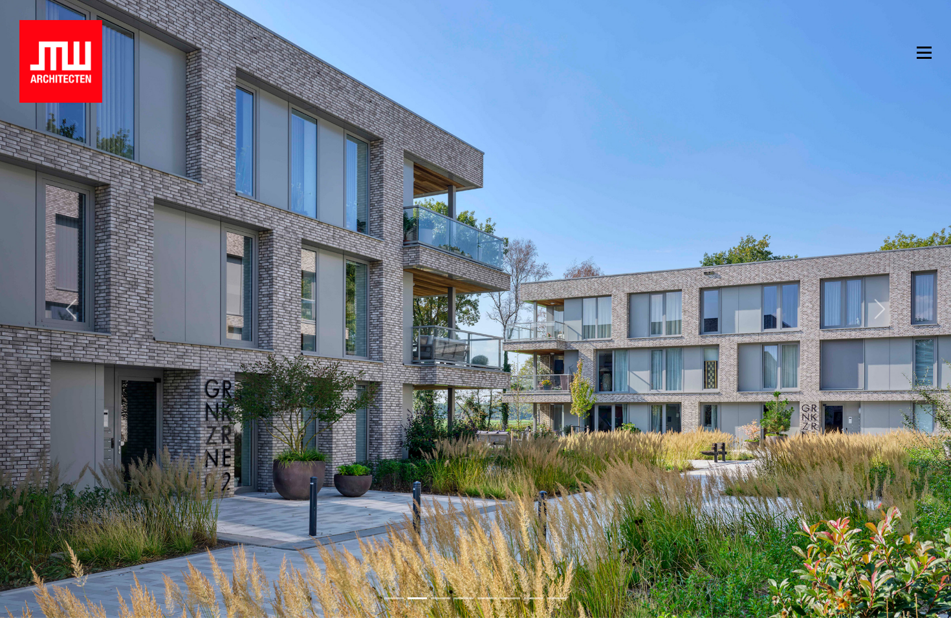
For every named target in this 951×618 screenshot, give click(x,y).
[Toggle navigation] (924, 51)
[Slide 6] (533, 598)
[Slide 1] (417, 598)
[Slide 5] (510, 598)
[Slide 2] (440, 598)
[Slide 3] (464, 598)
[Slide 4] (487, 598)
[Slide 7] (557, 598)
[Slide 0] (394, 598)
